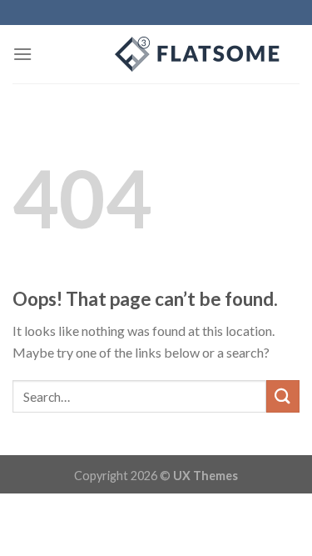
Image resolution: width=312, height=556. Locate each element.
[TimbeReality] (156, 54)
